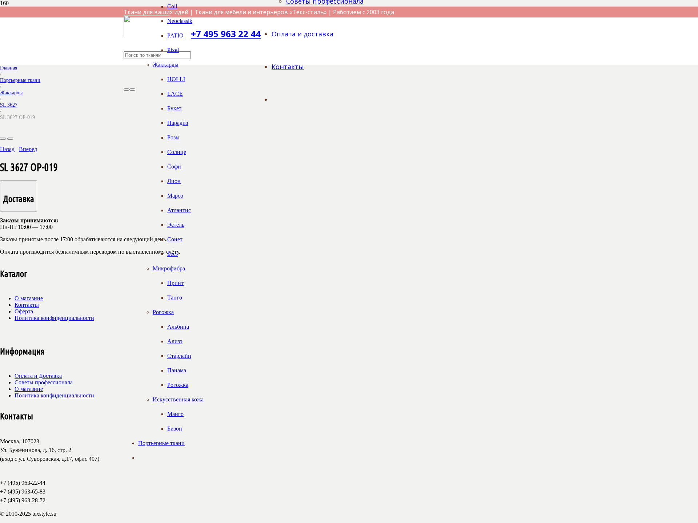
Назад (7, 149)
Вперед (28, 149)
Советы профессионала (44, 382)
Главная (8, 68)
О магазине (29, 298)
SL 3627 (8, 105)
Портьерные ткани (20, 80)
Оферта (24, 311)
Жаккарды (11, 92)
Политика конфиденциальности (54, 318)
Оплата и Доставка (38, 376)
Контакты (27, 305)
